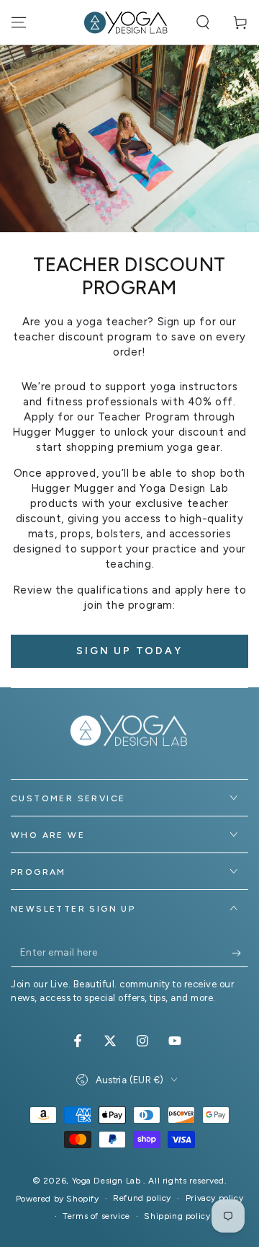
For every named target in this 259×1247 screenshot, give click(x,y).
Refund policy (142, 1198)
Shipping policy (177, 1216)
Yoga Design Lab (108, 1181)
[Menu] (18, 22)
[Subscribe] (240, 953)
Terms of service (96, 1216)
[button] (203, 22)
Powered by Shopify (57, 1199)
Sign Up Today (129, 651)
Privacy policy (214, 1198)
